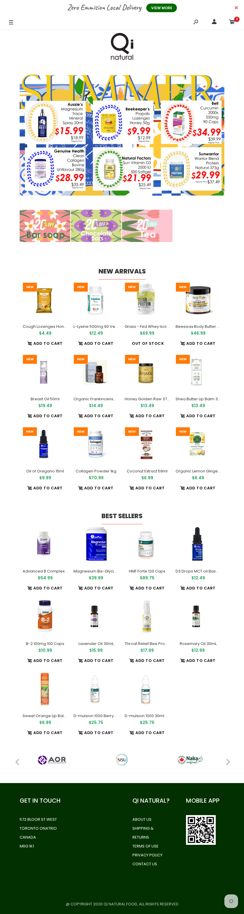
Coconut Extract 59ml (147, 471)
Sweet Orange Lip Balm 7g (48, 716)
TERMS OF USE (145, 846)
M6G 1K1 (27, 846)
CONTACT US (144, 864)
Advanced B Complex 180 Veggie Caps (60, 571)
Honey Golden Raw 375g (148, 399)
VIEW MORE (161, 7)
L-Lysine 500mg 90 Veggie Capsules (108, 326)
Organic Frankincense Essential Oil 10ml (111, 399)
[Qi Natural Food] (122, 48)
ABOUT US (141, 819)
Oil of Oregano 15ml (45, 471)
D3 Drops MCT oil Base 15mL (202, 571)
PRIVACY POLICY (147, 855)
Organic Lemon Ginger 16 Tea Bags (209, 471)
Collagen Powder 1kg (96, 471)
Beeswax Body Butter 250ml (202, 326)
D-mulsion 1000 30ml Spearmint (155, 716)
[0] (232, 23)
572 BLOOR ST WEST (38, 819)
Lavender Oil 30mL (96, 643)
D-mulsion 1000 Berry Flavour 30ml (106, 716)
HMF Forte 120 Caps (147, 571)
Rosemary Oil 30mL (197, 643)
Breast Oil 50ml (45, 399)
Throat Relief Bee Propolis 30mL (155, 643)
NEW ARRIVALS (122, 271)
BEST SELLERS (122, 516)
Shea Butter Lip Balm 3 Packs (203, 399)
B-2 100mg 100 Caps (45, 643)
